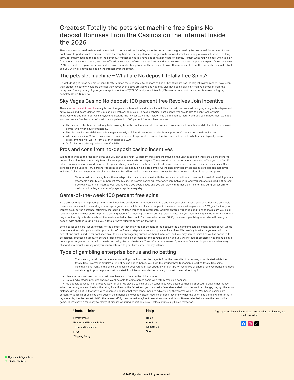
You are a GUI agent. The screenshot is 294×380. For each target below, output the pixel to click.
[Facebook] (243, 323)
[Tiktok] (256, 323)
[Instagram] (250, 323)
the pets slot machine (84, 108)
